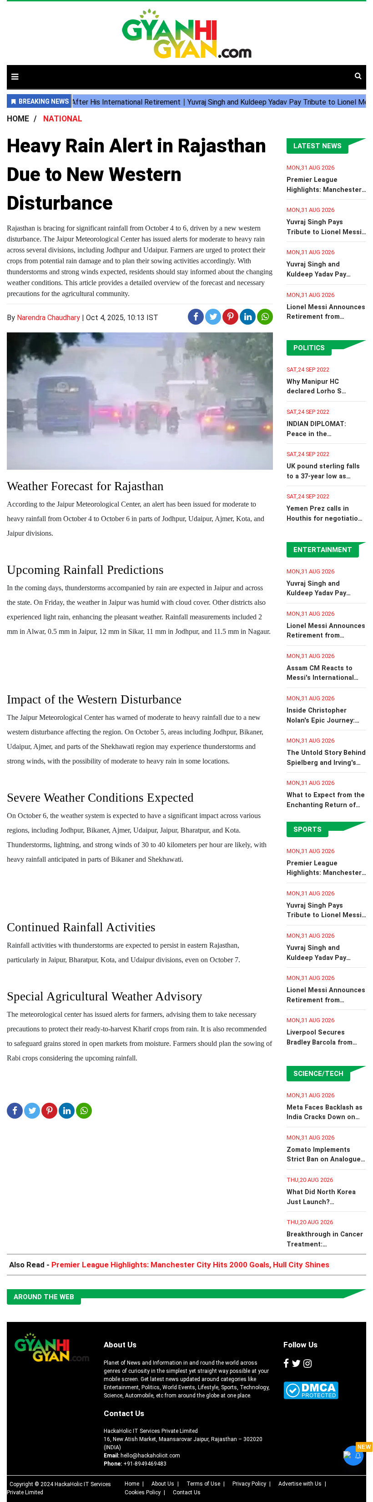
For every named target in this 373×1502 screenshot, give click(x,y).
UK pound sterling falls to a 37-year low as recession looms (323, 476)
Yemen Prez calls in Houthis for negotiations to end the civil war (326, 518)
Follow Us (300, 1344)
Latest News (317, 146)
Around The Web (44, 1297)
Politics (309, 348)
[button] (14, 76)
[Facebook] (286, 1364)
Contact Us (124, 1413)
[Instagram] (307, 1364)
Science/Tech (318, 1074)
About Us (120, 1344)
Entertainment (322, 550)
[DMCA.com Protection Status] (310, 1390)
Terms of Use (203, 1484)
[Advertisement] (252, 72)
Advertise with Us (300, 1484)
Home (132, 1484)
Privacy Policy (249, 1484)
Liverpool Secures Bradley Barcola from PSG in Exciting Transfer (326, 1042)
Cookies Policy (143, 1492)
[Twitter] (296, 1364)
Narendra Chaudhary (48, 317)
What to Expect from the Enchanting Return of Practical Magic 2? (326, 805)
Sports (307, 829)
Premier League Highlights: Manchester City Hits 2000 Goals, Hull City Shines (190, 1264)
